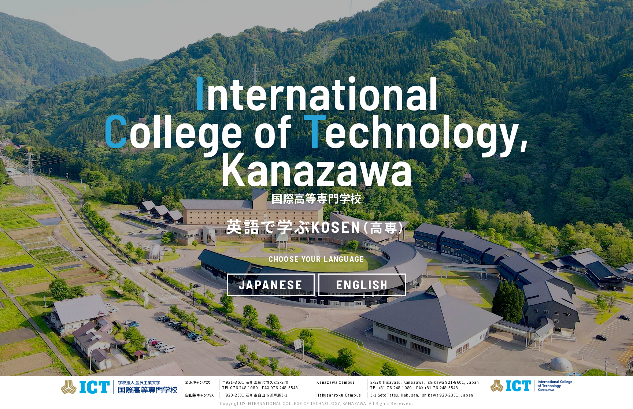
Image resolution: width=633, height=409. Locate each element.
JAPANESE (270, 284)
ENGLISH (362, 284)
